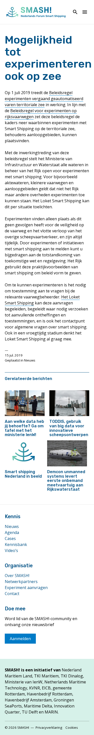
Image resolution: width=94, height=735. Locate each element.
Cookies (71, 727)
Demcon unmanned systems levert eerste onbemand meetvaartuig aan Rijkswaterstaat (66, 480)
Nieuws (29, 360)
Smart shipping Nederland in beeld (23, 474)
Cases (10, 538)
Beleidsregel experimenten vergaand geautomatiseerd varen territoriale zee (44, 98)
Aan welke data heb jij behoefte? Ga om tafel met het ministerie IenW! (24, 428)
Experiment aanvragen (26, 587)
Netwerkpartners (21, 581)
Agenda (12, 532)
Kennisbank (16, 544)
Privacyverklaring (49, 727)
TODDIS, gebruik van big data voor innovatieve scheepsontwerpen (68, 428)
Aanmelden (20, 638)
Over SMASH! (17, 575)
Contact (12, 593)
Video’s (11, 550)
